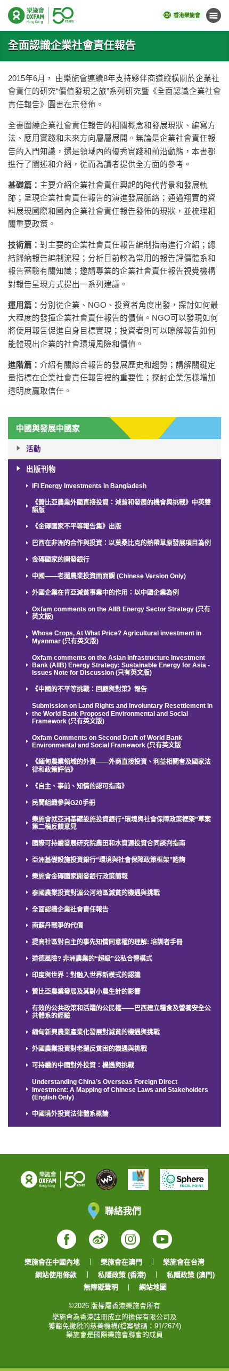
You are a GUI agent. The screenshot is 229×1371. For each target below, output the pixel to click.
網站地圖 (153, 1287)
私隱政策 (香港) (122, 1275)
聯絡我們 (123, 1210)
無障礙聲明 (101, 1287)
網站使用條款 (56, 1275)
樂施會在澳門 (121, 1262)
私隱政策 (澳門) (191, 1275)
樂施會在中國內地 (52, 1262)
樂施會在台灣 (184, 1262)
